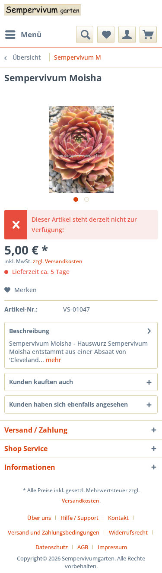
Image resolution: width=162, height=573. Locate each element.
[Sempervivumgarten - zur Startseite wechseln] (42, 13)
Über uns (39, 518)
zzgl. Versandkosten (58, 261)
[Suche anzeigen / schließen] (84, 34)
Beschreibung (29, 331)
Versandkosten (80, 500)
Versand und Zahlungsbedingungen (53, 532)
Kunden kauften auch (41, 382)
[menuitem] (23, 34)
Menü (31, 34)
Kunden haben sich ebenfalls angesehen (68, 404)
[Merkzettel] (105, 34)
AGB (82, 547)
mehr (52, 360)
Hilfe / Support (79, 518)
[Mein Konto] (127, 34)
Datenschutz (51, 547)
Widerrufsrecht (128, 532)
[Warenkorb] (148, 34)
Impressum (112, 547)
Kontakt (118, 518)
